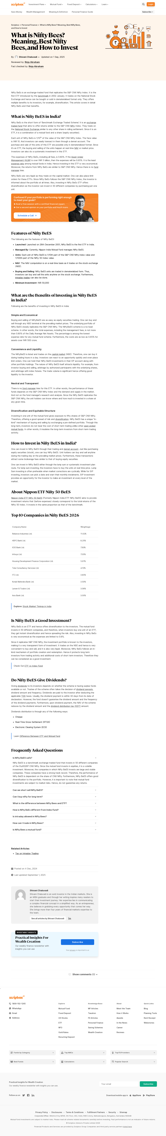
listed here (127, 1127)
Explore (61, 1004)
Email (14, 1013)
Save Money (16, 12)
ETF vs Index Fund (34, 666)
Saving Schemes (95, 1028)
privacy (72, 950)
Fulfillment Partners (96, 1112)
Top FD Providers (122, 1053)
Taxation (92, 1013)
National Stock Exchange (27, 129)
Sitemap (123, 1112)
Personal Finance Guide (82, 12)
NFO (60, 1028)
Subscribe (148, 1084)
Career (120, 1028)
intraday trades (22, 277)
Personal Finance (29, 25)
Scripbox (15, 25)
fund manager (29, 388)
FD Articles (93, 1018)
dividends (22, 686)
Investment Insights (26, 932)
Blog (146, 1009)
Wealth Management (35, 12)
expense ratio (17, 163)
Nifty (72, 126)
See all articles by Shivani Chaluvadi (47, 918)
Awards (120, 1018)
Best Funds (18, 1062)
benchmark (43, 96)
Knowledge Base (95, 1004)
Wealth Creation (95, 1032)
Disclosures (56, 1112)
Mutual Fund (64, 1009)
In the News (122, 1023)
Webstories (149, 1023)
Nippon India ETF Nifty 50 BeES (26, 498)
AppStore (137, 1095)
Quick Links (149, 1004)
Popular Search (121, 1062)
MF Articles (93, 1009)
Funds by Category (22, 1053)
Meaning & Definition (58, 12)
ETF (60, 1023)
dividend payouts (84, 689)
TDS (23, 696)
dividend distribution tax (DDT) (66, 706)
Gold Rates (63, 1032)
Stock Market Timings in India (37, 606)
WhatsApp (16, 1008)
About (119, 1004)
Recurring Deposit (66, 1037)
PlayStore (150, 1095)
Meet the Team (123, 1009)
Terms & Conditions (75, 1112)
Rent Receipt (149, 1018)
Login (150, 4)
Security (112, 1112)
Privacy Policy (41, 1112)
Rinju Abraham (32, 62)
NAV (76, 148)
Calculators (69, 1062)
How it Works (123, 1013)
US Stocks (63, 1018)
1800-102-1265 (19, 1004)
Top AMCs (68, 1053)
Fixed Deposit (64, 1013)
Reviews (120, 1032)
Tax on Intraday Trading (27, 853)
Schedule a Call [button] (26, 215)
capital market (58, 354)
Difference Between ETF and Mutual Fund (40, 736)
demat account (71, 449)
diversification (62, 419)
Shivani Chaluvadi (28, 57)
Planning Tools (150, 1013)
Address (16, 1018)
